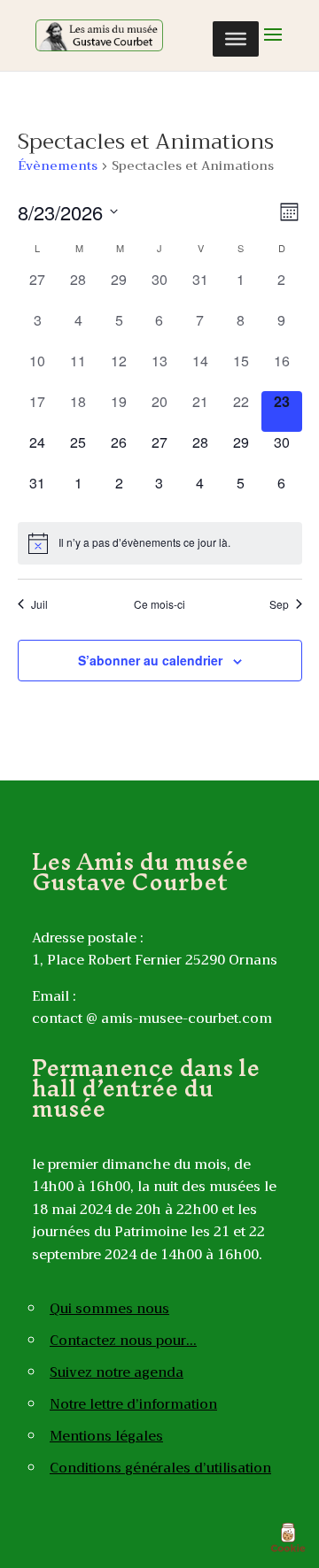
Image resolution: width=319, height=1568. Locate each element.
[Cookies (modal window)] (288, 1538)
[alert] (160, 543)
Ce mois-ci (159, 604)
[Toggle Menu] (235, 39)
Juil (39, 604)
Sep (279, 604)
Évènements (57, 167)
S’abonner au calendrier (150, 660)
